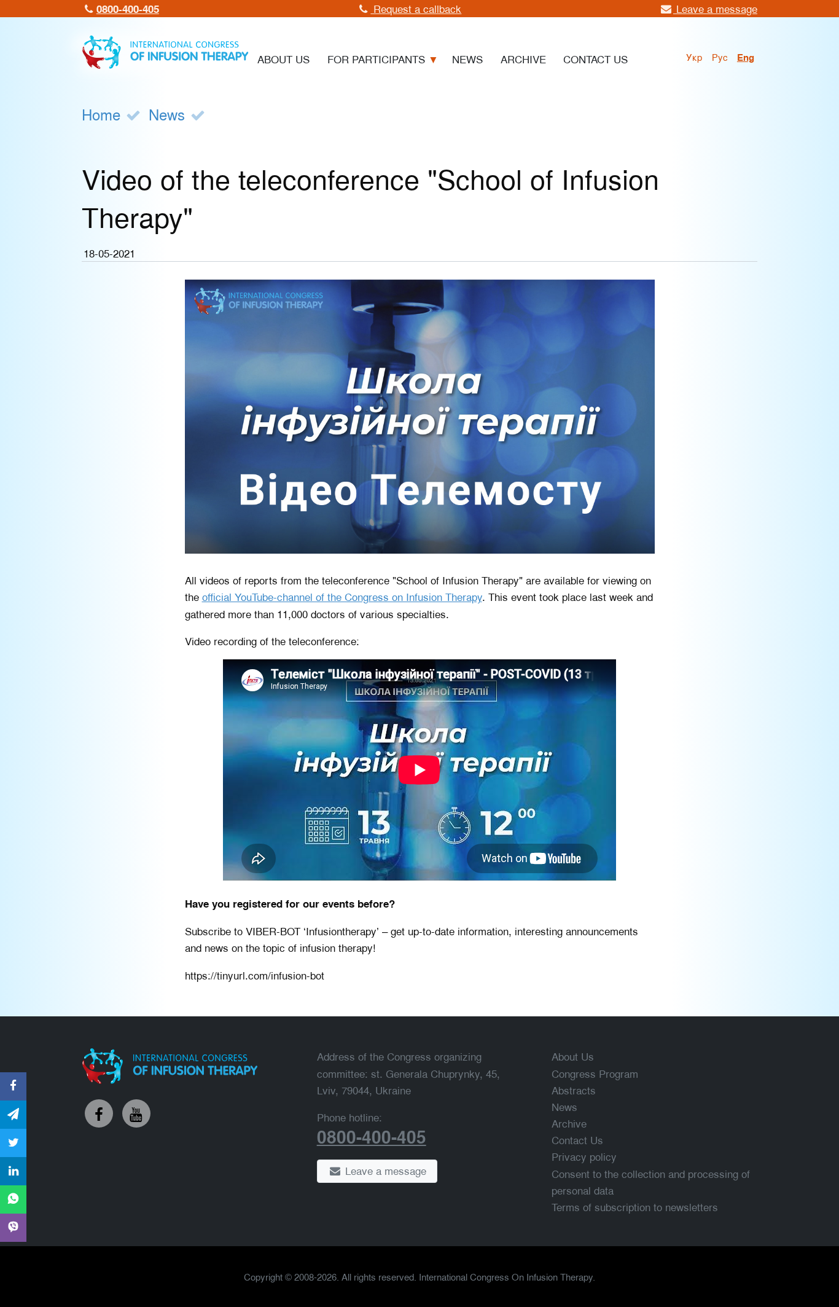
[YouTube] (136, 1113)
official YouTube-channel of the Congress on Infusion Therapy (342, 596)
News (167, 114)
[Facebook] (99, 1113)
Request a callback (415, 8)
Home (101, 114)
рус (720, 56)
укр (694, 56)
